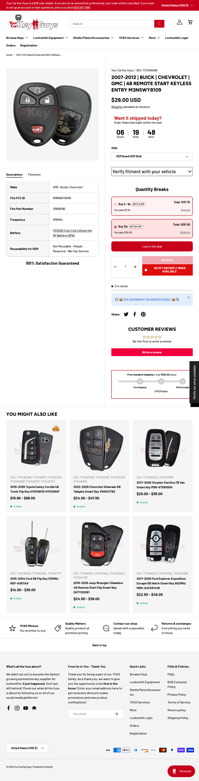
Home (9, 55)
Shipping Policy (178, 718)
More (133, 710)
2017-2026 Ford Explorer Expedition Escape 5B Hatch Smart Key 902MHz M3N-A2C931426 (161, 583)
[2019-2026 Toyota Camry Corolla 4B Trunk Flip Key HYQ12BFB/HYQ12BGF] (36, 448)
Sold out (167, 260)
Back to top (99, 645)
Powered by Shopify (43, 766)
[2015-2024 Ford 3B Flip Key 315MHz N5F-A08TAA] (36, 544)
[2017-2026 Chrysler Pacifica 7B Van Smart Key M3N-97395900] (163, 448)
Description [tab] (14, 174)
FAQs (171, 674)
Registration (28, 45)
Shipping (116, 107)
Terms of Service (179, 702)
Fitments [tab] (34, 174)
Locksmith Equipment (145, 682)
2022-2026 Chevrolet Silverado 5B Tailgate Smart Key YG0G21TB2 (97, 489)
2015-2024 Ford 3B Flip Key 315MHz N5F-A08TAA (34, 581)
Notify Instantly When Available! (169, 269)
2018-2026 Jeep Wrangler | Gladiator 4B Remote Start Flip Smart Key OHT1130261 (98, 587)
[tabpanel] (52, 224)
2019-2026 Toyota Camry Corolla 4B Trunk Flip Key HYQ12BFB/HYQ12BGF (35, 489)
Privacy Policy (177, 694)
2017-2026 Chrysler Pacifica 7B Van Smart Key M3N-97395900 (161, 485)
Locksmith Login (176, 37)
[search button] (159, 24)
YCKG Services (140, 702)
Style (114, 148)
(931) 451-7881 (82, 7)
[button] (190, 22)
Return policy (177, 710)
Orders (11, 45)
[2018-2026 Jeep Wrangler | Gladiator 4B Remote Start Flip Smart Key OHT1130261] (99, 544)
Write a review (152, 352)
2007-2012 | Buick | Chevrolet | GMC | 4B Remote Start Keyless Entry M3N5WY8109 (39, 55)
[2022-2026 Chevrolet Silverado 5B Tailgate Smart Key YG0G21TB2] (99, 448)
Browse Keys (138, 674)
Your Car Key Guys (122, 70)
